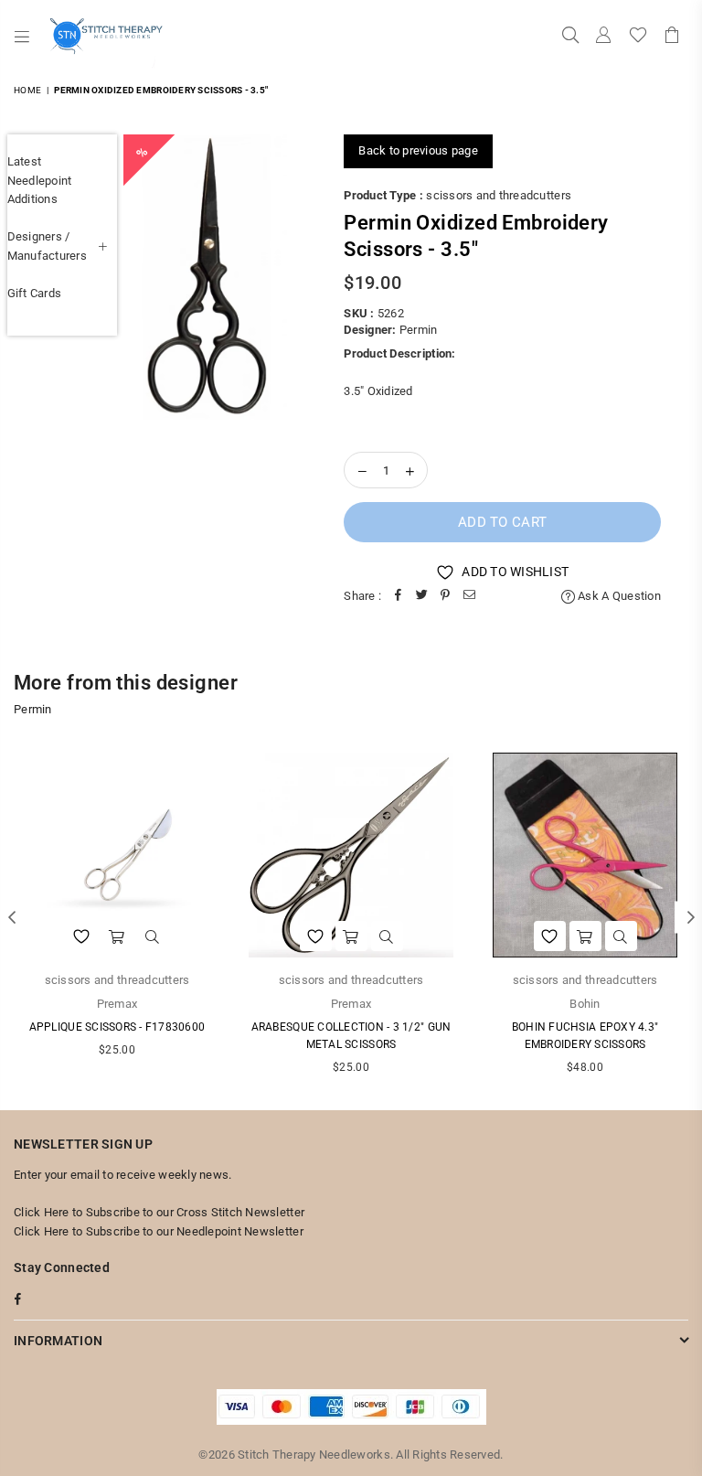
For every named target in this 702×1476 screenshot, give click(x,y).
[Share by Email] (469, 596)
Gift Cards (34, 293)
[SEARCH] (570, 36)
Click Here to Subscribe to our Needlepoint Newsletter (158, 1231)
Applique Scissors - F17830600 (117, 1027)
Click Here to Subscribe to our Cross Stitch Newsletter (159, 1212)
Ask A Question (618, 596)
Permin (418, 330)
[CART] (671, 36)
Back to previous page (417, 150)
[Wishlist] (638, 36)
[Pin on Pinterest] (445, 596)
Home (27, 90)
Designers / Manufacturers (47, 246)
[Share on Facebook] (398, 596)
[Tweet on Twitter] (421, 596)
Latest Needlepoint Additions (39, 181)
